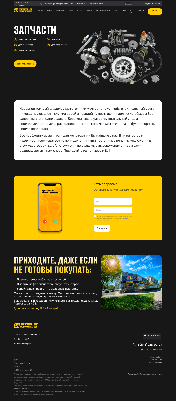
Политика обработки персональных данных (145, 374)
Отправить (102, 228)
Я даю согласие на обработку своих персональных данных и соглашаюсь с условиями (114, 218)
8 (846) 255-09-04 (150, 344)
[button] (155, 11)
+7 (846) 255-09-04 (152, 4)
